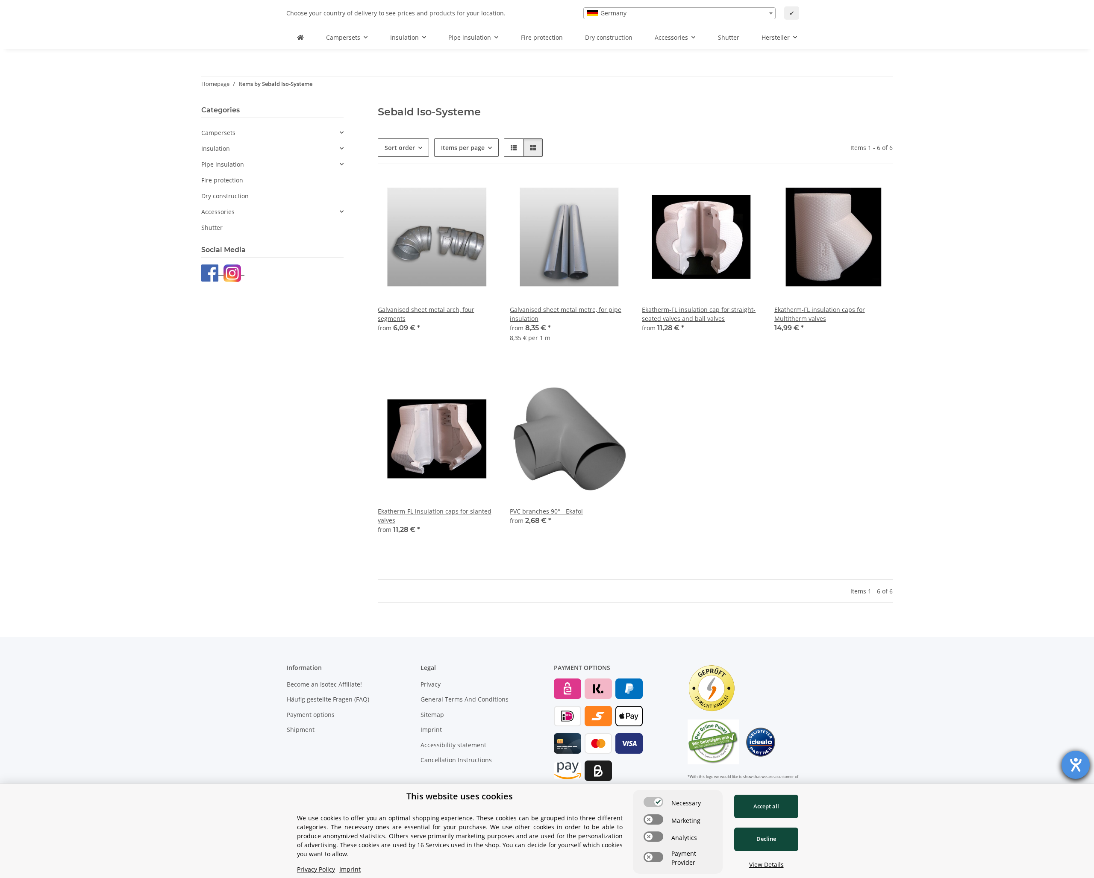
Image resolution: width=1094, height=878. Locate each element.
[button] (513, 147)
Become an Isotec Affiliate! (324, 684)
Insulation (215, 148)
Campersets (218, 133)
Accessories (218, 212)
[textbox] (679, 13)
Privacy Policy (316, 869)
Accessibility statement (453, 745)
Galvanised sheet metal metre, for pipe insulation (565, 314)
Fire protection (222, 180)
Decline (766, 839)
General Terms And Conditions (465, 699)
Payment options (311, 715)
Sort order (400, 148)
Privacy (431, 684)
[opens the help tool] (1076, 765)
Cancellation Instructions (456, 760)
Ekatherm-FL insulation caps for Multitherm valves (819, 314)
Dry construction (225, 196)
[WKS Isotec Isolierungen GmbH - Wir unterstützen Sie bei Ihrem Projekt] (300, 37)
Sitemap (432, 715)
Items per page (463, 148)
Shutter (212, 227)
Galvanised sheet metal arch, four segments (426, 314)
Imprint (431, 729)
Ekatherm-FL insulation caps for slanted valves (434, 515)
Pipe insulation (222, 164)
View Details (766, 864)
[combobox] (679, 13)
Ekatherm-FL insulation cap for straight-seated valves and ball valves (699, 314)
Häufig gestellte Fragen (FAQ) (328, 699)
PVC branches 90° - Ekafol (546, 511)
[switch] (653, 802)
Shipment (301, 729)
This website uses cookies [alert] (459, 796)
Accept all (766, 806)
